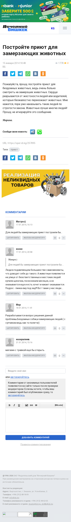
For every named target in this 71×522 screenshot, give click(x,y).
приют (14, 149)
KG (52, 28)
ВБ (4, 66)
